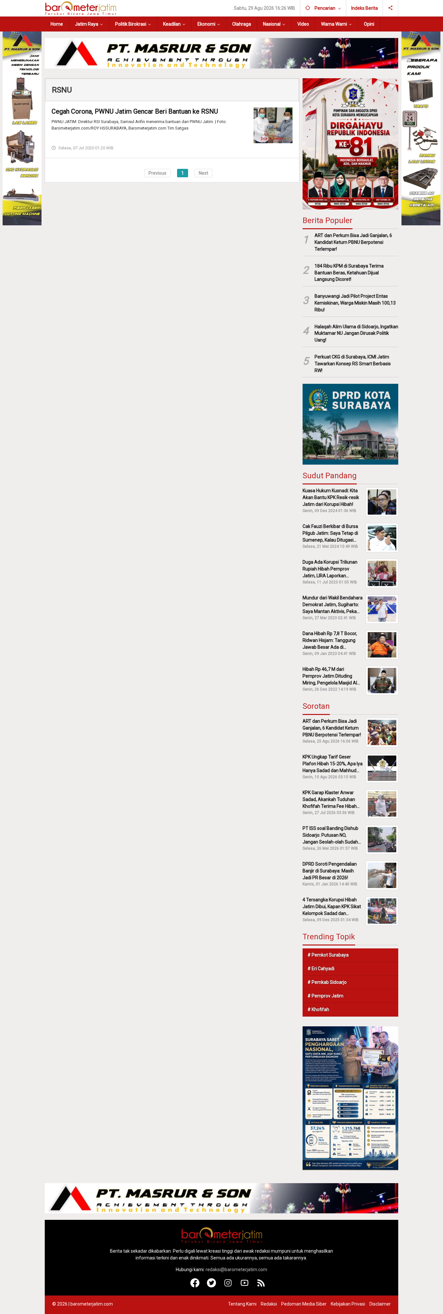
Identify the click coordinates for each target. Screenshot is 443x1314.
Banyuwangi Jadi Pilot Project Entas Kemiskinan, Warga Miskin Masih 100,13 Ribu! (355, 303)
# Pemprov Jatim (325, 995)
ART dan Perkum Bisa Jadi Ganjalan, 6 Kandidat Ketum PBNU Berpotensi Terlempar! (353, 242)
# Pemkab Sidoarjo (327, 982)
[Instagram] (228, 1285)
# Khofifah (318, 1009)
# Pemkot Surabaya (328, 954)
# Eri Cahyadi (320, 968)
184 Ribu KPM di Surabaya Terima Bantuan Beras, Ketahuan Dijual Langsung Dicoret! (349, 272)
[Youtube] (244, 1285)
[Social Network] (390, 8)
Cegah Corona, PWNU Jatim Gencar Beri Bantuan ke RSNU (135, 111)
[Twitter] (211, 1285)
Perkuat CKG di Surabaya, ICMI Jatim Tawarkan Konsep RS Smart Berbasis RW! (353, 363)
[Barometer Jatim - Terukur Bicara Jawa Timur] (80, 7)
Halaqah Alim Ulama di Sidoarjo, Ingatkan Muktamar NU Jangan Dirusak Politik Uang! (356, 333)
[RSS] (261, 1285)
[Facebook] (195, 1285)
